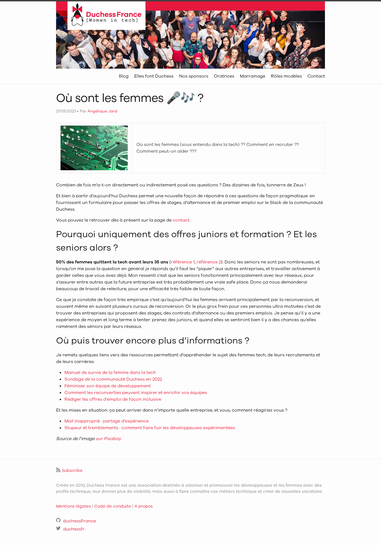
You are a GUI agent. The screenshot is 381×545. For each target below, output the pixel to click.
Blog (124, 76)
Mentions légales (73, 506)
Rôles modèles (286, 76)
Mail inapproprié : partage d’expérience (106, 421)
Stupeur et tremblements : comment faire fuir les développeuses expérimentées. (150, 428)
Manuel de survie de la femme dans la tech (110, 372)
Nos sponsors (193, 76)
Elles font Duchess (153, 76)
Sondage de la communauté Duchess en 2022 (113, 379)
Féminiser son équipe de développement (107, 386)
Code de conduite (112, 506)
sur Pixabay (108, 439)
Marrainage (252, 76)
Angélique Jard (102, 111)
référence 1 (183, 262)
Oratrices (224, 76)
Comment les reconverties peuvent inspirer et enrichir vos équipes (135, 393)
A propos (143, 506)
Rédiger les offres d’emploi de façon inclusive (112, 399)
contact (181, 220)
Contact (316, 76)
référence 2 (209, 262)
